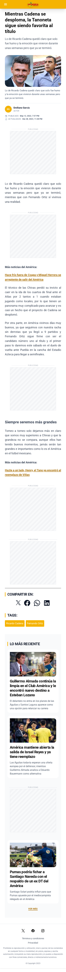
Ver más (33, 908)
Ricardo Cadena (14, 623)
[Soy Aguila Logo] (33, 4)
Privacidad (33, 943)
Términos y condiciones (33, 938)
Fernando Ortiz (35, 623)
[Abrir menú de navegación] (5, 4)
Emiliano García (22, 107)
